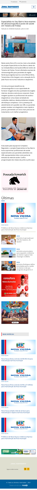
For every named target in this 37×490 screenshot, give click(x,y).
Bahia (18, 236)
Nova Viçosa (4, 225)
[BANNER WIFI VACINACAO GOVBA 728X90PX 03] (18, 15)
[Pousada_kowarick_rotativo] (14, 181)
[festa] (14, 312)
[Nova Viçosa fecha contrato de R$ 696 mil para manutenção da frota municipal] (18, 347)
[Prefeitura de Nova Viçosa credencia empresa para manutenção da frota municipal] (18, 425)
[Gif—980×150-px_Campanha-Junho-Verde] (18, 451)
